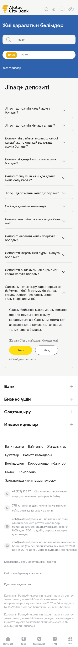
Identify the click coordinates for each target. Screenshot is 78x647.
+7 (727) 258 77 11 (22, 491)
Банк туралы (14, 446)
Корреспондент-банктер (47, 463)
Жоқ (46, 350)
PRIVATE (26, 55)
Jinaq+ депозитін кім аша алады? (30, 125)
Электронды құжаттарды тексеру (30, 481)
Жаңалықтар (56, 446)
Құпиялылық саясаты (18, 584)
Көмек (10, 472)
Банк (9, 386)
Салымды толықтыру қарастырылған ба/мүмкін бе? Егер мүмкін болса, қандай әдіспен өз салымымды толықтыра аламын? (33, 292)
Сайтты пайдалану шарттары (23, 573)
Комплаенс (27, 472)
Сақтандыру (17, 412)
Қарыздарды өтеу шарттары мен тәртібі (30, 562)
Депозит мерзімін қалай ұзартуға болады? (30, 238)
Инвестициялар (21, 424)
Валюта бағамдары (37, 455)
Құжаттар (12, 455)
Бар (21, 350)
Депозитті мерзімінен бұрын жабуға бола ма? (32, 255)
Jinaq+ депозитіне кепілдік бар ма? (32, 193)
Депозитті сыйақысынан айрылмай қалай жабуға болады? (31, 272)
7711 (14, 505)
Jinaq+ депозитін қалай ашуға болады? (27, 110)
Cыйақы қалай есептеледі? (25, 206)
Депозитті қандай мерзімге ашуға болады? (30, 161)
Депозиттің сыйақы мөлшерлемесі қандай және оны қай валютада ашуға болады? (31, 142)
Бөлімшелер (14, 463)
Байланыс (35, 446)
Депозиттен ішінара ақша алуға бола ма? (33, 221)
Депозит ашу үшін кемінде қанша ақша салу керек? (30, 178)
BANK (11, 55)
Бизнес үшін (17, 399)
